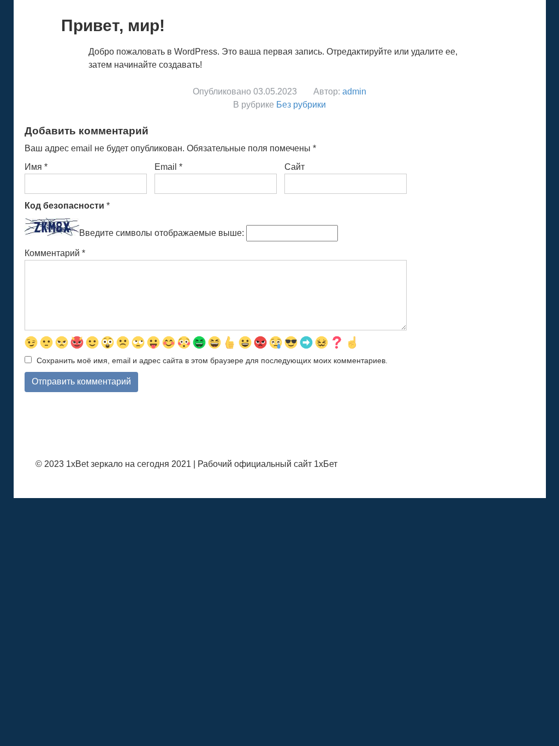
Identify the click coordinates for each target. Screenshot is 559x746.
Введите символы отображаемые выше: (161, 233)
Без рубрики (301, 104)
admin (354, 91)
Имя (36, 166)
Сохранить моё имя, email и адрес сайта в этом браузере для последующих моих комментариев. (212, 360)
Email (168, 166)
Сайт (294, 166)
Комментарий (55, 253)
